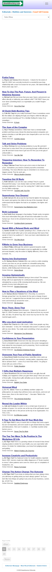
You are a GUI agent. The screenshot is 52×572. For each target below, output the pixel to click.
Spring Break (18, 270)
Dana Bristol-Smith (10, 341)
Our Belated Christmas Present (24, 350)
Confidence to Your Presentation (18, 338)
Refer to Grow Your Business (18, 244)
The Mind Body (19, 239)
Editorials (6, 12)
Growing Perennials (20, 286)
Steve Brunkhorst (10, 373)
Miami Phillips (8, 247)
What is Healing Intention (22, 174)
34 (19, 549)
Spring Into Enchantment (14, 258)
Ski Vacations (18, 303)
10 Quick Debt (9, 111)
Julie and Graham (10, 406)
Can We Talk (18, 155)
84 (9, 540)
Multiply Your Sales (20, 382)
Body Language (10, 212)
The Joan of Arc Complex (14, 127)
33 (14, 549)
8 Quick (16, 122)
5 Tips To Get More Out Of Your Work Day (22, 420)
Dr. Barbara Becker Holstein (14, 261)
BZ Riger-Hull (9, 422)
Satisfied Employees (21, 483)
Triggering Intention (12, 160)
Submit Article (42, 565)
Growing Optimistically (13, 275)
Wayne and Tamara (11, 80)
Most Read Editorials (28, 565)
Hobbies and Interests (21, 12)
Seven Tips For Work (21, 431)
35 (24, 549)
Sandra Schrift (9, 230)
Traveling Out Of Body (13, 179)
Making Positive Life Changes (24, 450)
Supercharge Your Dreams (15, 195)
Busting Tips (23, 111)
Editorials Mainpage (12, 565)
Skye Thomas (9, 130)
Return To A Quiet (20, 467)
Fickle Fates (8, 77)
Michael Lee (8, 97)
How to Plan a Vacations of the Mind (20, 291)
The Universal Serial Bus (22, 398)
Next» (7, 559)
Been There (7, 308)
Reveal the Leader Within (14, 403)
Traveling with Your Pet (22, 190)
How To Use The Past (12, 92)
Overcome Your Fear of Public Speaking (21, 354)
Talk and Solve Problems (14, 143)
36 (29, 549)
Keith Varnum (8, 182)
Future (27, 92)
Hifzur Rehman (9, 146)
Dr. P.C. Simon (9, 389)
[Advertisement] (26, 47)
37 (33, 549)
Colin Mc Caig (9, 113)
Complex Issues (19, 139)
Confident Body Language (23, 223)
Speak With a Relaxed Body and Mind (20, 228)
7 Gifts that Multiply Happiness (17, 371)
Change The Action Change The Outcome (22, 472)
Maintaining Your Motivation (23, 333)
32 (9, 549)
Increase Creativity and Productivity (19, 455)
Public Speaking (19, 366)
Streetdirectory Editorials (28, 570)
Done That (20, 308)
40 (4, 554)
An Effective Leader (20, 415)
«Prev (5, 544)
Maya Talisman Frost (11, 165)
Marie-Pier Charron (11, 324)
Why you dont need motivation (17, 322)
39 (43, 549)
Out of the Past (19, 106)
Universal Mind (9, 387)
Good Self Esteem (41, 12)
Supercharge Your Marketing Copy (25, 207)
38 (38, 549)
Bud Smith (7, 214)
